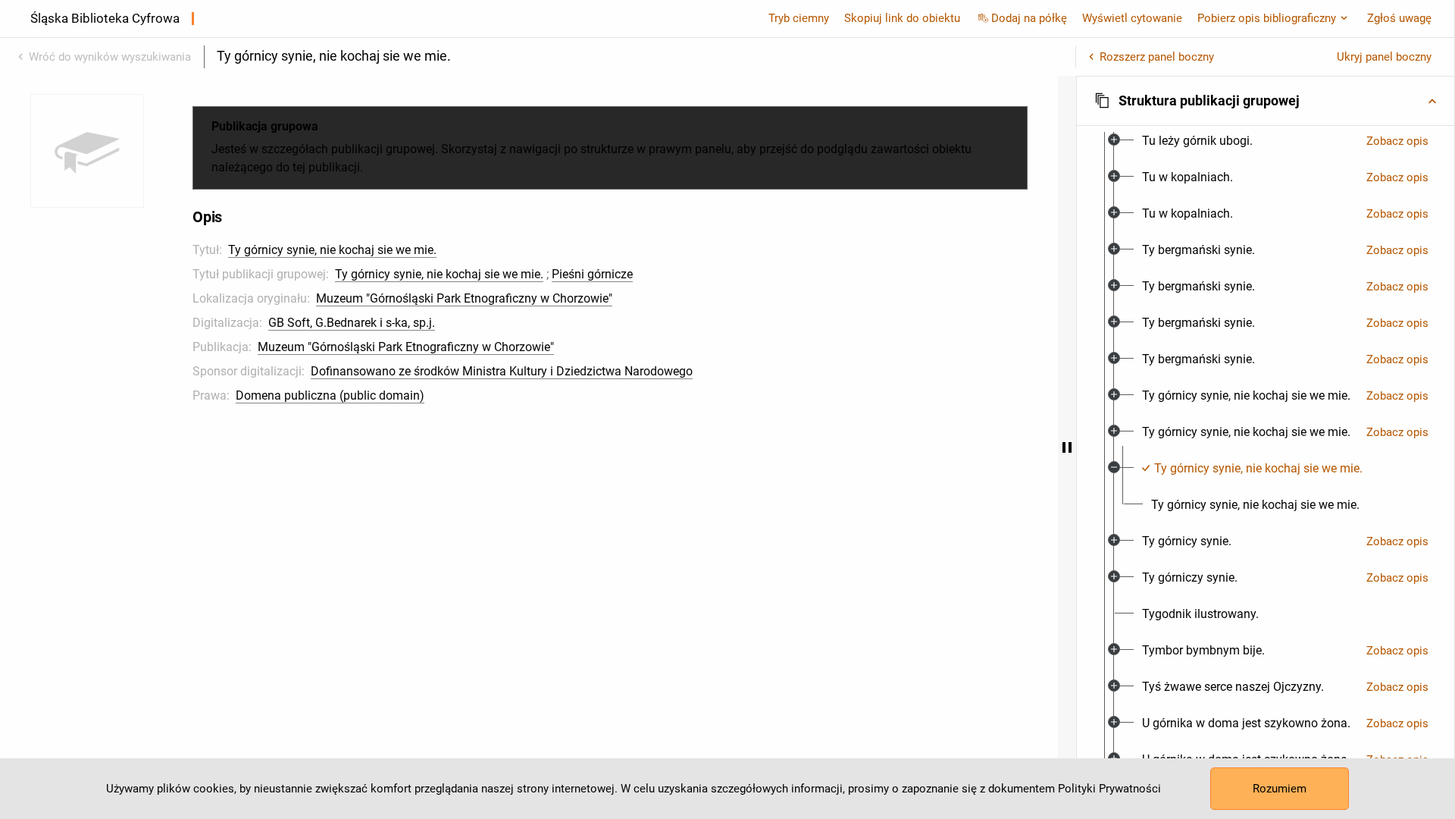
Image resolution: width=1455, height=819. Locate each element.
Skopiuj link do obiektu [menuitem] (902, 18)
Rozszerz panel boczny (1157, 57)
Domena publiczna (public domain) (330, 395)
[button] (1265, 101)
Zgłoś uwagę (1399, 18)
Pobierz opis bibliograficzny (1266, 18)
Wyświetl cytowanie (1132, 18)
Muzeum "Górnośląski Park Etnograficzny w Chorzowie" (464, 298)
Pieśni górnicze (592, 274)
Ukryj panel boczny (1384, 57)
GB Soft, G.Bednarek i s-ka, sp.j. (351, 322)
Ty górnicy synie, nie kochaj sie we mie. (332, 250)
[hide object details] (1067, 447)
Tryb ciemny (798, 18)
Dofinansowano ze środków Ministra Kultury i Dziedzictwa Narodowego (502, 371)
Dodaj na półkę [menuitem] (1029, 18)
